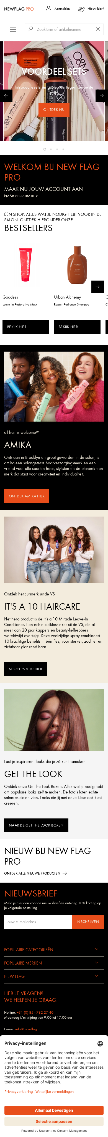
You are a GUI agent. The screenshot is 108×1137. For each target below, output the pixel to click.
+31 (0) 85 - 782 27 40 (35, 1012)
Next (102, 96)
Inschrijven (87, 921)
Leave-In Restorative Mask (19, 304)
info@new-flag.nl (27, 1029)
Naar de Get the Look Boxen (36, 825)
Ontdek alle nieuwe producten (32, 873)
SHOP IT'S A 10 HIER (25, 669)
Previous (6, 96)
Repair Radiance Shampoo (71, 304)
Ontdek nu (54, 109)
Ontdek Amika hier (27, 496)
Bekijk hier (16, 326)
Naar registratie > (21, 196)
